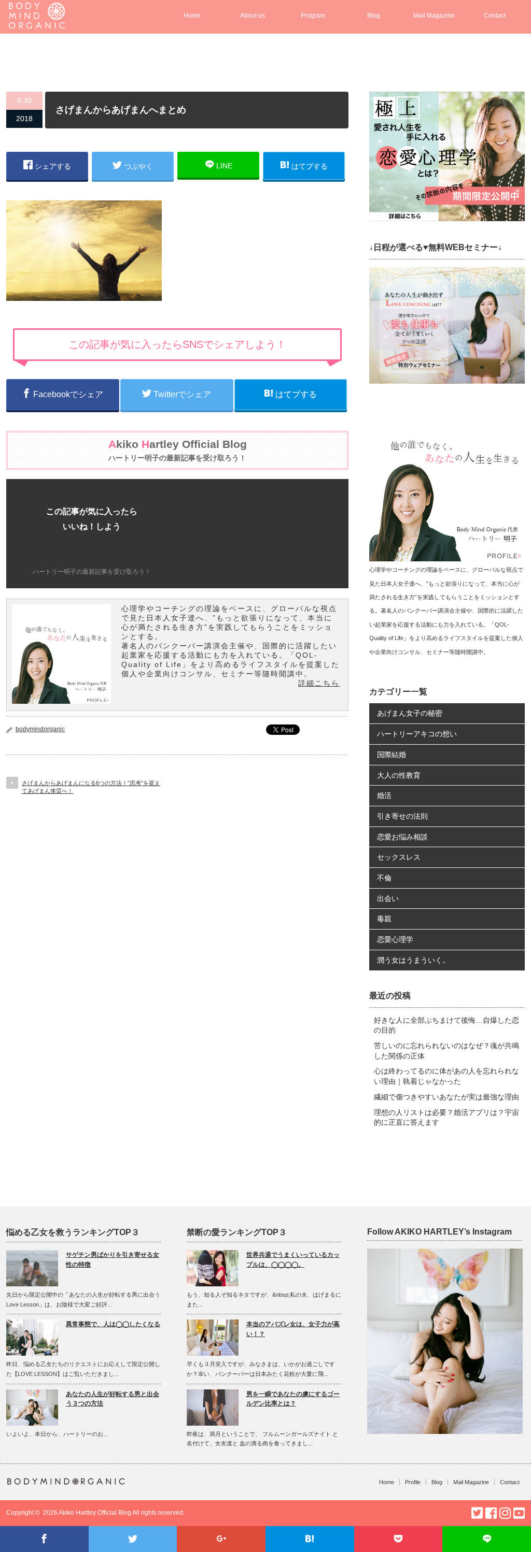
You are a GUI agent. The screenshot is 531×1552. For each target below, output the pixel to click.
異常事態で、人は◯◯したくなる (113, 1324)
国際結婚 (391, 754)
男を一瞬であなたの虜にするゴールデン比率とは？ (293, 1399)
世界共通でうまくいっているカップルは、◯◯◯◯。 (293, 1259)
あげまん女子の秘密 (409, 713)
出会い (388, 898)
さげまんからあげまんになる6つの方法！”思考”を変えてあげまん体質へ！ (91, 787)
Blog (373, 15)
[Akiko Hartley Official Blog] (37, 24)
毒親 (384, 919)
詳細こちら (319, 683)
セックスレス (399, 857)
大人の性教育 (399, 775)
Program (313, 15)
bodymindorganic (40, 729)
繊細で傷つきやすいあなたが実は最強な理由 (446, 1097)
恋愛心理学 (395, 939)
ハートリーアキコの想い (417, 734)
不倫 (384, 878)
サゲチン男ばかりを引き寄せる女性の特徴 (112, 1259)
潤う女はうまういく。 (413, 960)
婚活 (384, 795)
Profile (413, 1482)
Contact (495, 15)
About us (252, 15)
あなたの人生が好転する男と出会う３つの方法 (112, 1399)
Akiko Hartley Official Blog (95, 1512)
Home (192, 15)
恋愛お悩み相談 (402, 837)
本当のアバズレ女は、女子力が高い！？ (293, 1329)
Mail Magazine (434, 15)
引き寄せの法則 (402, 816)
